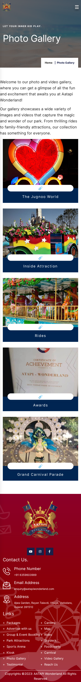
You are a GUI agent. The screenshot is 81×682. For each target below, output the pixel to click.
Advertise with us (19, 628)
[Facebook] (49, 551)
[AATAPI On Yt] (30, 551)
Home (48, 62)
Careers (49, 623)
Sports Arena (16, 646)
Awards (40, 405)
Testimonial (15, 664)
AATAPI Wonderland (48, 674)
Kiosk (11, 652)
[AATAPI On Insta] (40, 551)
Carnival (50, 652)
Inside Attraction (40, 266)
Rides (40, 336)
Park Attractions (18, 640)
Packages (13, 623)
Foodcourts (52, 646)
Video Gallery (53, 658)
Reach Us (51, 664)
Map (47, 628)
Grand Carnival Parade (40, 475)
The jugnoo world (40, 197)
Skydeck (50, 640)
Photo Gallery (16, 658)
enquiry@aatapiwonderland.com (34, 588)
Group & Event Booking (23, 634)
